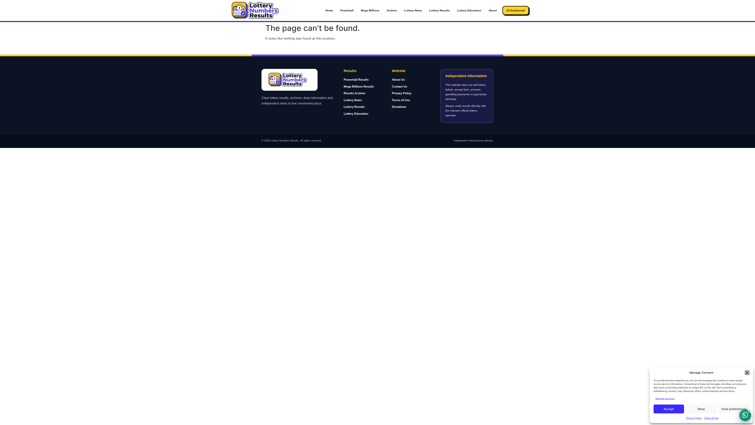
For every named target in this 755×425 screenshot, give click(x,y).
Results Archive (354, 93)
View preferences (734, 409)
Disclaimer (399, 106)
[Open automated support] (745, 415)
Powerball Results (356, 79)
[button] (747, 373)
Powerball (347, 10)
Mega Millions (370, 10)
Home (329, 10)
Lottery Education (469, 10)
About (493, 10)
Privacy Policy (694, 418)
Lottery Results (439, 10)
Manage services (665, 398)
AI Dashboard (515, 10)
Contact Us (399, 86)
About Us (398, 79)
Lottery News (413, 10)
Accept (669, 409)
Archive (392, 10)
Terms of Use (711, 418)
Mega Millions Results (359, 86)
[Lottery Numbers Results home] (257, 10)
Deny (701, 409)
